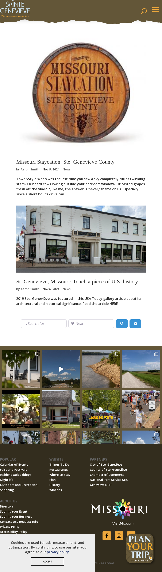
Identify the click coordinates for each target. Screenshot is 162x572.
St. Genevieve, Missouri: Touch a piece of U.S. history (77, 281)
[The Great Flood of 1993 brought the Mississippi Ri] (21, 409)
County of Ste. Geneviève (108, 470)
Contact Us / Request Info (19, 522)
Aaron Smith (30, 169)
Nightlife (6, 480)
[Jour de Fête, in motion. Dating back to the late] (101, 409)
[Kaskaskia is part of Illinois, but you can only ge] (61, 369)
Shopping (7, 490)
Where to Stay (59, 475)
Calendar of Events (14, 464)
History (54, 485)
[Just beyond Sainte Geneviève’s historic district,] (141, 369)
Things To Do (59, 464)
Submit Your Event (13, 511)
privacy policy (58, 552)
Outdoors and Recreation (19, 485)
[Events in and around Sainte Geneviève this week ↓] (61, 409)
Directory (7, 506)
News (66, 169)
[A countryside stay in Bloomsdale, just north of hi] (21, 369)
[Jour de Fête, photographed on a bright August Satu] (141, 409)
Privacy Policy (10, 527)
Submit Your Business (16, 516)
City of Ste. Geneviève (106, 464)
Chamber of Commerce (107, 475)
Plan (52, 480)
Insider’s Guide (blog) (15, 475)
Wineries (55, 490)
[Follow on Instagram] (119, 535)
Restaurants (58, 470)
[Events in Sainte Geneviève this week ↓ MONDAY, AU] (101, 369)
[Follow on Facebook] (107, 535)
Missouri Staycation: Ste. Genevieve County (65, 162)
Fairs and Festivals (13, 470)
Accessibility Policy (13, 532)
